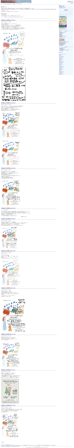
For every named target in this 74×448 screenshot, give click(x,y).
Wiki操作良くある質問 (61, 6)
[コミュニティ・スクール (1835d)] (63, 19)
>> (67, 9)
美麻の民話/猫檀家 (62, 49)
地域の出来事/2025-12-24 (8, 334)
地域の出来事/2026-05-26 (8, 168)
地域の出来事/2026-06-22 (8, 103)
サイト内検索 (60, 7)
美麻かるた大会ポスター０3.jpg (10, 445)
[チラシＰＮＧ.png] (10, 354)
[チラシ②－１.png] (13, 83)
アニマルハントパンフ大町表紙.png (36, 445)
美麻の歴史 (43, 9)
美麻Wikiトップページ (61, 5)
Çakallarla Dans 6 (61, 64)
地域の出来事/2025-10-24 (8, 405)
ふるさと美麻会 (61, 45)
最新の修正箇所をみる (9, 4)
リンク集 (64, 7)
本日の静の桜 (61, 50)
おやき (7, 224)
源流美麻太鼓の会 (61, 44)
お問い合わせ (16, 11)
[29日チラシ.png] (10, 152)
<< (64, 9)
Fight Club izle (61, 58)
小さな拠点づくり (13, 15)
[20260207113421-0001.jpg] (10, 272)
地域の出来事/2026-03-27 (8, 218)
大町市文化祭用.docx (47, 445)
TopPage (71, 3)
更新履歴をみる (14, 4)
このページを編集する (3, 4)
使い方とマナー (12, 11)
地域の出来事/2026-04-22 (8, 208)
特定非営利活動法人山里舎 (62, 42)
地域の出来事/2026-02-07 (8, 250)
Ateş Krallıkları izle (61, 72)
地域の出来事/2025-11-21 (8, 370)
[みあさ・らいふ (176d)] (63, 21)
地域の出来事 (66, 10)
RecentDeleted (61, 33)
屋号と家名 (61, 48)
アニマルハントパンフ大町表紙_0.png (23, 445)
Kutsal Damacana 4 (61, 56)
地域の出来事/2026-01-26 (8, 288)
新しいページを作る (19, 4)
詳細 (16, 445)
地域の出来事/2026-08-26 (8, 20)
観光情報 (53, 9)
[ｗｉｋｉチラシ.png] (9, 237)
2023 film (60, 55)
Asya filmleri (60, 57)
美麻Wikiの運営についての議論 (5, 11)
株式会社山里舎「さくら (62, 43)
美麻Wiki (70, 1)
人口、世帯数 (20, 8)
